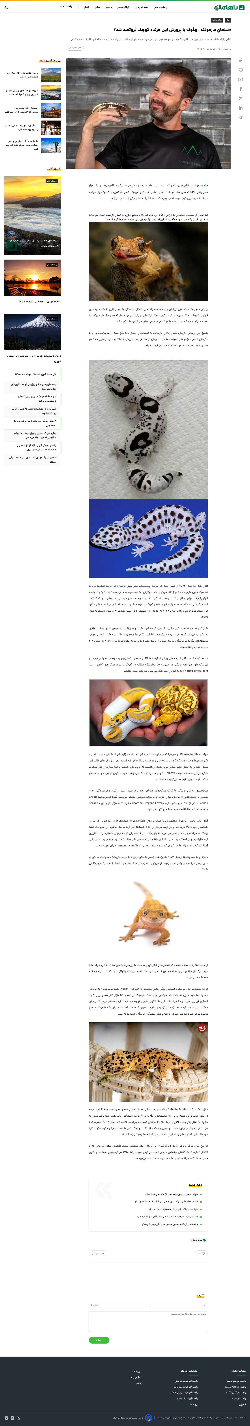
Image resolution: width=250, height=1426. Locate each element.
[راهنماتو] (229, 8)
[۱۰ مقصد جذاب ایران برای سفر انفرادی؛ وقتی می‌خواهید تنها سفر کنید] (51, 145)
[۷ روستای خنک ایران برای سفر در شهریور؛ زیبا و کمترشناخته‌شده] (51, 92)
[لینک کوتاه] (241, 60)
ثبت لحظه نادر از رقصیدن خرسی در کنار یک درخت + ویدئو (166, 1202)
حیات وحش (217, 20)
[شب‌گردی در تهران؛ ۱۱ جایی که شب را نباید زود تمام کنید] (51, 128)
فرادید (204, 185)
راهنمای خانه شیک (235, 1387)
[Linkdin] (240, 108)
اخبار (86, 7)
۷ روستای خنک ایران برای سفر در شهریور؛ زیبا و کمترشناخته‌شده (22, 93)
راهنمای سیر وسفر (236, 1381)
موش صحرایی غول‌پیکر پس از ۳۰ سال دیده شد (171, 1194)
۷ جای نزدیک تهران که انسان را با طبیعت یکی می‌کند (22, 75)
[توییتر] (240, 98)
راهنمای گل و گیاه (236, 1393)
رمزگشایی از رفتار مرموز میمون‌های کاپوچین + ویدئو (170, 1224)
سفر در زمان (142, 7)
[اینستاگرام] (12, 1418)
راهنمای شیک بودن (187, 1399)
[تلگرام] (240, 117)
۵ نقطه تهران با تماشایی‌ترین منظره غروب (39, 302)
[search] (7, 7)
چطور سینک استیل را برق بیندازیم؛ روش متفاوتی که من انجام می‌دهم (35, 435)
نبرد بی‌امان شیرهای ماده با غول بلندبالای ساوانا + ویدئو (167, 1217)
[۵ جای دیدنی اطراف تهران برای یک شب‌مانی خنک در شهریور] (32, 332)
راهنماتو (67, 7)
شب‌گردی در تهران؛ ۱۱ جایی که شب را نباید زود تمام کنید (21, 128)
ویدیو (109, 7)
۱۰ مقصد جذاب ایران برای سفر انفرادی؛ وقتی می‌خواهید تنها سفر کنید (21, 145)
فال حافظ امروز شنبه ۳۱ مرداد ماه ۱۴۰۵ (35, 375)
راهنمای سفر (161, 7)
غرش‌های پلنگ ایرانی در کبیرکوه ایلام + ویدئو (173, 1209)
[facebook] (240, 89)
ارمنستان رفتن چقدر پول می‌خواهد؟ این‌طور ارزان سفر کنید (21, 110)
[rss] (18, 1418)
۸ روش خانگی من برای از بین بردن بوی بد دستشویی (35, 423)
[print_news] (240, 69)
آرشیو (139, 1383)
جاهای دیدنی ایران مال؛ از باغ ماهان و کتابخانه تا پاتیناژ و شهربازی (36, 447)
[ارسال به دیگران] (240, 79)
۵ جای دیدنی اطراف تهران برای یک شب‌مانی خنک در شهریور (33, 359)
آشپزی (242, 1405)
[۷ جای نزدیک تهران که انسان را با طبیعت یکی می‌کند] (51, 75)
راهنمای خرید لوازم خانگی (184, 1393)
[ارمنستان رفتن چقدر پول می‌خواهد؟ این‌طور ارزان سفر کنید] (51, 110)
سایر (97, 7)
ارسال (99, 1340)
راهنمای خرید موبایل (186, 1381)
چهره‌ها (194, 1405)
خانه (228, 20)
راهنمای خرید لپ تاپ (186, 1387)
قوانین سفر (123, 7)
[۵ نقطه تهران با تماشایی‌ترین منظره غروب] (32, 278)
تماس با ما (136, 1377)
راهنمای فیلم (239, 1399)
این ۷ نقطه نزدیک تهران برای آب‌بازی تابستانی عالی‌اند (37, 399)
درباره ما (137, 1372)
